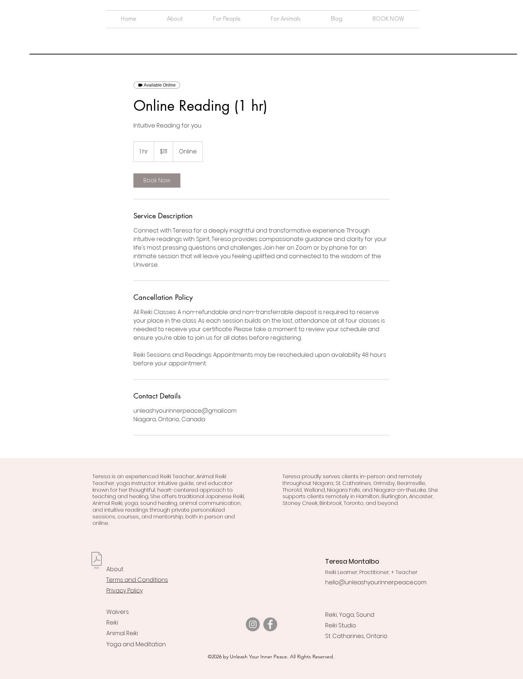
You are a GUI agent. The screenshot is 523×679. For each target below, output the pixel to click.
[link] (156, 180)
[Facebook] (270, 624)
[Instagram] (253, 624)
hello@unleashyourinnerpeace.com (376, 582)
